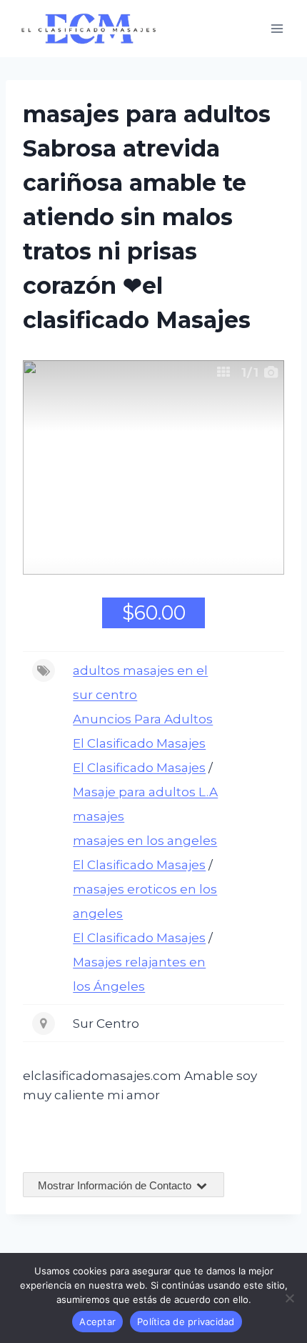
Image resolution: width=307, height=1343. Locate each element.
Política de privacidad (186, 1321)
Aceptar (97, 1321)
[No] (289, 1298)
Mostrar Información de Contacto (116, 1185)
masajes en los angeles (145, 840)
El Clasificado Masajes (139, 743)
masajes (98, 816)
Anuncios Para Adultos (143, 719)
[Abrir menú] (276, 28)
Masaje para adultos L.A (145, 792)
